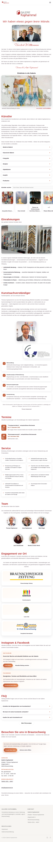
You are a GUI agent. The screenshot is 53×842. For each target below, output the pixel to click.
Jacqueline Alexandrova (7, 211)
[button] (50, 2)
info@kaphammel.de (7, 787)
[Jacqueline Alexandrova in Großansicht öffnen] (7, 198)
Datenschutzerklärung (8, 832)
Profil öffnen (8, 665)
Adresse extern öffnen (25, 750)
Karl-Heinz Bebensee (35, 211)
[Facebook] (50, 837)
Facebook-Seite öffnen (11, 685)
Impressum (5, 829)
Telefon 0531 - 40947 (7, 781)
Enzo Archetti (21, 211)
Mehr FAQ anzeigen (26, 723)
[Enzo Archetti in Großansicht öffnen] (21, 198)
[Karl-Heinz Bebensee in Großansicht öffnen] (35, 198)
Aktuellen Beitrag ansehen (22, 665)
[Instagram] (47, 837)
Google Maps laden (10, 750)
